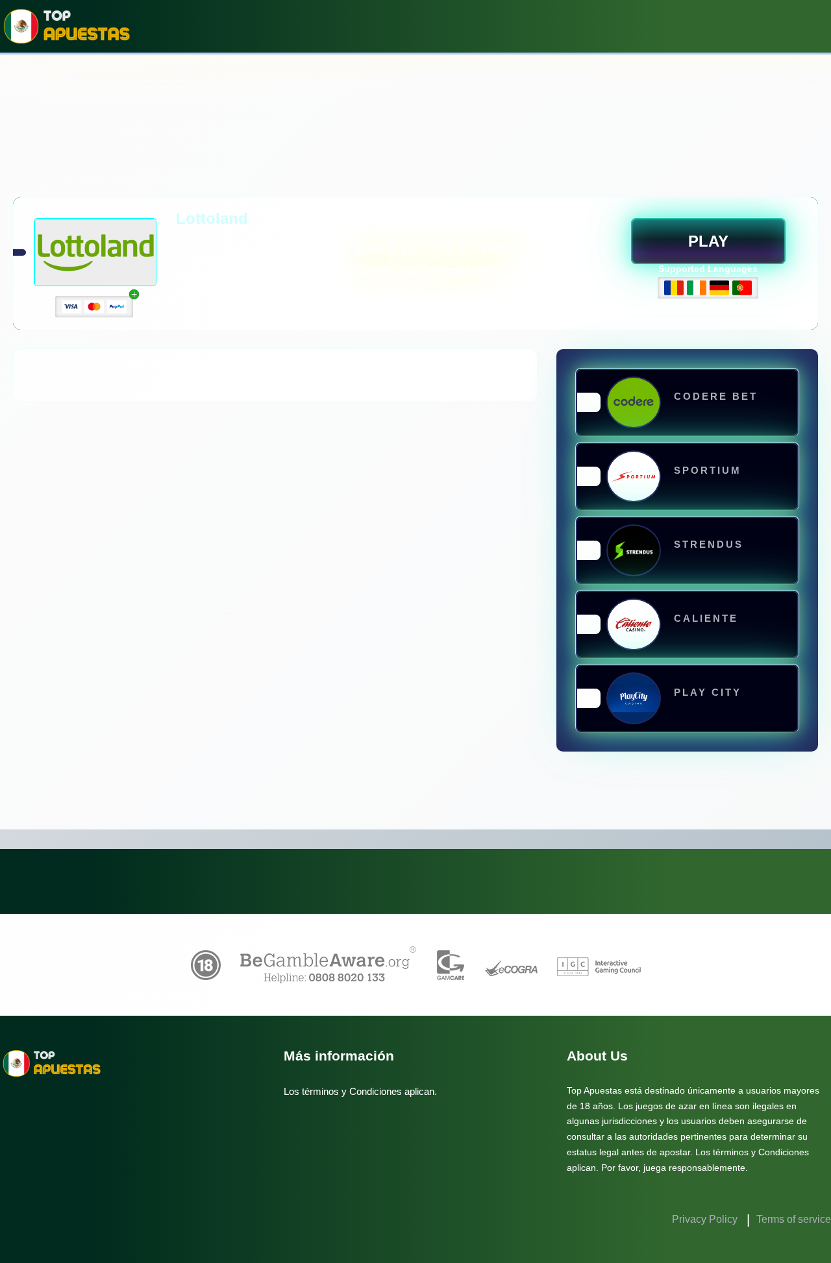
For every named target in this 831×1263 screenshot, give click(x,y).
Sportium (707, 470)
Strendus (708, 544)
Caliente (706, 618)
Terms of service (793, 1219)
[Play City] (634, 698)
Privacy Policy (706, 1219)
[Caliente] (634, 624)
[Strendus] (634, 550)
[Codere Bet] (634, 402)
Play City (707, 692)
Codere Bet (716, 396)
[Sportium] (634, 476)
